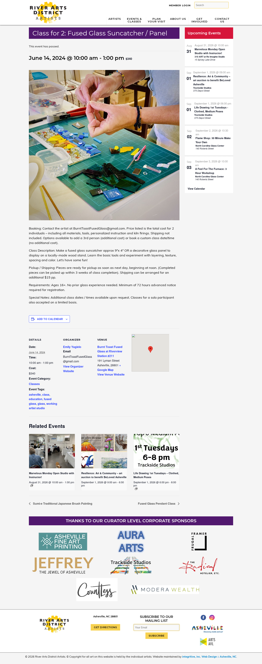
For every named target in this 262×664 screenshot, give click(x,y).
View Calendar (196, 188)
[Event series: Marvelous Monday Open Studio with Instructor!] (31, 486)
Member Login (180, 5)
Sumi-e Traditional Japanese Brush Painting (62, 503)
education (35, 399)
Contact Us (222, 20)
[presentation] (52, 451)
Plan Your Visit (156, 20)
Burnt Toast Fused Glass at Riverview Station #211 (109, 351)
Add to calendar (50, 319)
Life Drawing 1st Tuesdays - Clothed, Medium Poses (211, 109)
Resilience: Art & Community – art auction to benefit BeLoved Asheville (211, 80)
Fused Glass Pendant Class (157, 503)
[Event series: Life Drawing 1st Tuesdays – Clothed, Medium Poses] (136, 489)
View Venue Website (111, 374)
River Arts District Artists (47, 3)
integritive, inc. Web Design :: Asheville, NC (209, 656)
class (45, 394)
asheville (35, 394)
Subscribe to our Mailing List (156, 619)
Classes (34, 384)
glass (41, 404)
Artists (114, 18)
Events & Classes (134, 20)
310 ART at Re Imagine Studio (210, 56)
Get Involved (199, 20)
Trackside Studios (202, 87)
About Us (178, 18)
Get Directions (105, 627)
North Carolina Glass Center (210, 145)
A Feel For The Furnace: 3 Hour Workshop (211, 171)
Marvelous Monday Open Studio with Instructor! (210, 51)
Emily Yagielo (72, 347)
